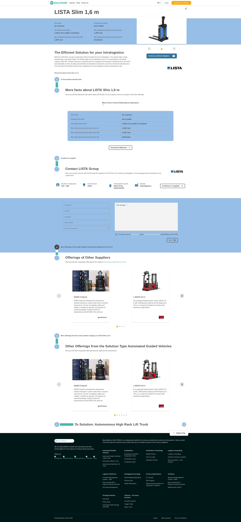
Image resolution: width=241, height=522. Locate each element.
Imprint (155, 518)
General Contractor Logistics (177, 457)
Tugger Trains (128, 504)
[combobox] (87, 228)
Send (172, 240)
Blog (78, 3)
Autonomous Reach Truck (111, 461)
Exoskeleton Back (130, 462)
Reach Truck (128, 507)
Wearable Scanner (152, 460)
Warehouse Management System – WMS (176, 478)
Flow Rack (106, 499)
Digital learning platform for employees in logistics (155, 484)
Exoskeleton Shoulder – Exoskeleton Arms (131, 455)
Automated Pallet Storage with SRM (111, 506)
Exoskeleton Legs (130, 459)
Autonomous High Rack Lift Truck (114, 262)
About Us (84, 3)
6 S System (149, 477)
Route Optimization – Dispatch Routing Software (111, 483)
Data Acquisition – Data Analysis (175, 461)
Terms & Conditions (181, 518)
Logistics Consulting (174, 454)
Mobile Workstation (130, 483)
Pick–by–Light (150, 457)
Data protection (166, 518)
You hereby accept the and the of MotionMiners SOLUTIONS (148, 234)
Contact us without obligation (161, 56)
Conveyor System (130, 501)
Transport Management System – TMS (110, 478)
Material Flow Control (174, 487)
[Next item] (174, 48)
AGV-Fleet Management (110, 487)
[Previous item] (149, 48)
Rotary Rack (106, 502)
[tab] (161, 49)
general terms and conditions (152, 234)
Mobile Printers (151, 454)
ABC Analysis (150, 480)
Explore (72, 3)
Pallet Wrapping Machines (132, 477)
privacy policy (135, 234)
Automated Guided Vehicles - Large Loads (112, 457)
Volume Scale (128, 480)
